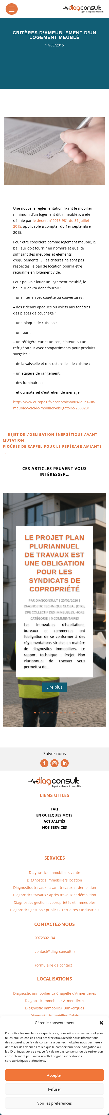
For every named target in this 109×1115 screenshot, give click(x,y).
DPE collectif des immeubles (49, 612)
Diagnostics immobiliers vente (54, 872)
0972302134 (45, 937)
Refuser (54, 1089)
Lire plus (54, 687)
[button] (101, 1022)
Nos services (54, 827)
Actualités (54, 821)
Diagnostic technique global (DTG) (54, 606)
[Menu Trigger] (12, 9)
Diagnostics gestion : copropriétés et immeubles (55, 902)
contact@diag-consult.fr (55, 951)
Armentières (73, 1000)
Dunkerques (73, 1008)
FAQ (54, 809)
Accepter (54, 1075)
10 (74, 712)
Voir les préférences (54, 1103)
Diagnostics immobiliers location (54, 880)
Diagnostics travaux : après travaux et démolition (54, 894)
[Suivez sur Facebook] (44, 763)
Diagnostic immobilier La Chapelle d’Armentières (54, 993)
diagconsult (46, 600)
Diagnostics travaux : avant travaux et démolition (54, 887)
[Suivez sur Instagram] (54, 763)
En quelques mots (54, 815)
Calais (74, 1015)
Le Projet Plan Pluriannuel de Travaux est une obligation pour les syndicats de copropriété (55, 563)
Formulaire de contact (53, 965)
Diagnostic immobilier (43, 1000)
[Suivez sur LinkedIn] (65, 763)
